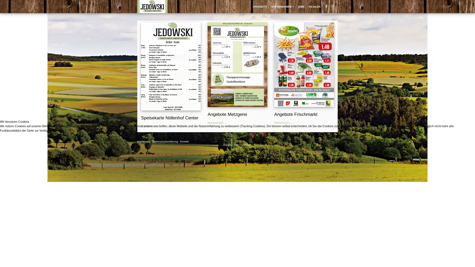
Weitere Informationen (237, 145)
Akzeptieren (10, 139)
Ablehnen (30, 139)
